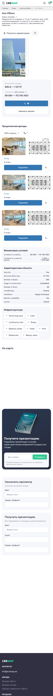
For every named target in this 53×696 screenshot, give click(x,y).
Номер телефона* (12, 500)
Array (6, 158)
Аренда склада (9, 685)
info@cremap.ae (9, 671)
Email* (7, 535)
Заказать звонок (26, 111)
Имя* (7, 490)
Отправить (40, 457)
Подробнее (23, 167)
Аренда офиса (9, 681)
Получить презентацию (18, 33)
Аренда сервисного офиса (14, 688)
